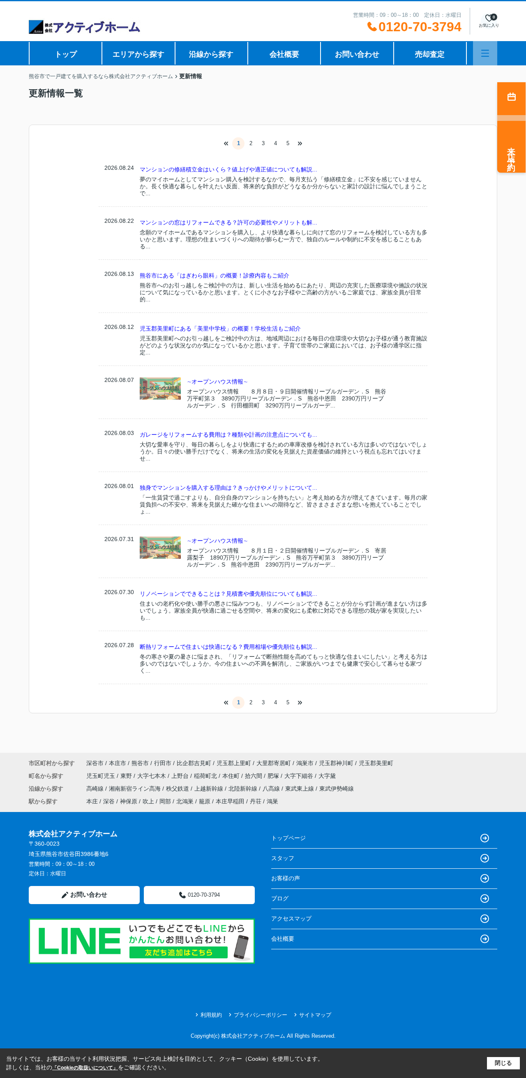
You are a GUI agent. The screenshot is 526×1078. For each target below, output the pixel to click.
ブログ (279, 898)
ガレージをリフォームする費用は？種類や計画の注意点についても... (228, 434)
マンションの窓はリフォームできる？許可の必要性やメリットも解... (228, 222)
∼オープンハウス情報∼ (217, 381)
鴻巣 (272, 801)
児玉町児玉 (101, 776)
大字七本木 (152, 776)
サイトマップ (315, 1015)
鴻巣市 (305, 763)
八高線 (272, 788)
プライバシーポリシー (260, 1015)
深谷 (109, 801)
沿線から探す (211, 54)
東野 (127, 776)
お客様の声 (285, 878)
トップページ (288, 838)
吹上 (148, 801)
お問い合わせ (357, 54)
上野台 (180, 776)
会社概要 (284, 54)
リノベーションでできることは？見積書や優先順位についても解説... (228, 593)
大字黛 (327, 776)
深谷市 (95, 763)
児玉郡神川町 (336, 763)
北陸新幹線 (243, 788)
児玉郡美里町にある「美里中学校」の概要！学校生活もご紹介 (220, 328)
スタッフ (282, 858)
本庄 (92, 801)
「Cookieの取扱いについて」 (85, 1068)
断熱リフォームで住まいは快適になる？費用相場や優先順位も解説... (228, 646)
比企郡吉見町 (194, 763)
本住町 (231, 776)
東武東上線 (300, 788)
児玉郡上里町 (234, 763)
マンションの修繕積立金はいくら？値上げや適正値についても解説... (228, 169)
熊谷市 (140, 763)
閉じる (503, 1062)
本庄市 (117, 763)
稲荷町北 (206, 776)
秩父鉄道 (178, 788)
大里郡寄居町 (273, 763)
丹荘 (255, 801)
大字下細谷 (299, 776)
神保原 (128, 801)
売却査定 (430, 54)
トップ (66, 54)
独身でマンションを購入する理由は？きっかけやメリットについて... (228, 487)
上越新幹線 (209, 788)
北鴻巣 (185, 801)
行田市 (162, 763)
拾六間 (254, 776)
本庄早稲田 (230, 801)
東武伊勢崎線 (336, 788)
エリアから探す (138, 54)
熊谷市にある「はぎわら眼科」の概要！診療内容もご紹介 (214, 275)
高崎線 (95, 788)
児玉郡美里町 (376, 763)
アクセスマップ (291, 918)
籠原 (204, 801)
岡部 (165, 801)
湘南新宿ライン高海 (135, 788)
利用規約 (211, 1015)
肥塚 (274, 776)
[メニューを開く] (485, 53)
